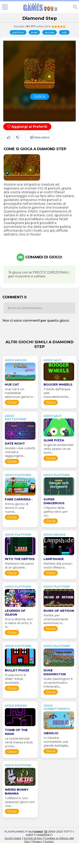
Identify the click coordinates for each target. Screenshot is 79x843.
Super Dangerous (54, 501)
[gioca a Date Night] (20, 440)
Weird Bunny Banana (16, 791)
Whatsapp (32, 155)
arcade (49, 32)
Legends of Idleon (15, 612)
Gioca (12, 402)
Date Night (15, 443)
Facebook (32, 138)
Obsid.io (51, 733)
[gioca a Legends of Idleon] (20, 607)
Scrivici (49, 841)
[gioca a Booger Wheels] (59, 380)
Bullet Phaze (17, 670)
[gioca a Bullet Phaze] (20, 666)
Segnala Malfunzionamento (35, 166)
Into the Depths (20, 559)
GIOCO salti (53, 360)
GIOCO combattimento (57, 707)
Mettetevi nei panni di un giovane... (19, 565)
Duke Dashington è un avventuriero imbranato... (58, 682)
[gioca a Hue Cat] (20, 380)
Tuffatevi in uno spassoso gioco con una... (20, 802)
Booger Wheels (58, 384)
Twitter (29, 146)
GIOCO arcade (16, 360)
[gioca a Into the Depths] (20, 555)
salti (64, 32)
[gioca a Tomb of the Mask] (20, 726)
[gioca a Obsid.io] (59, 729)
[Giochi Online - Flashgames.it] (40, 11)
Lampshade (54, 559)
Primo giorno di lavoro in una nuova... (16, 507)
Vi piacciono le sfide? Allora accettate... (15, 679)
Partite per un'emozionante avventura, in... (56, 619)
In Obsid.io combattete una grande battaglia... (56, 741)
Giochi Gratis (12, 838)
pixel (34, 32)
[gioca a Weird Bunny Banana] (20, 786)
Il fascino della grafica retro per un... (56, 511)
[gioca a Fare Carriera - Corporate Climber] (20, 495)
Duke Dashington (55, 672)
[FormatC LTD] (40, 831)
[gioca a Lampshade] (59, 555)
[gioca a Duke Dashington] (59, 666)
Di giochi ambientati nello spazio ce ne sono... (58, 448)
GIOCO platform (18, 474)
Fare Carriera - (19, 499)
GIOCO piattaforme (15, 417)
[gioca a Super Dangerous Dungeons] (59, 495)
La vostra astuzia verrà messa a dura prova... (19, 742)
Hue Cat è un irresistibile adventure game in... (20, 393)
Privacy (37, 841)
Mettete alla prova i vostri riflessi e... (58, 565)
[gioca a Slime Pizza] (59, 436)
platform (18, 32)
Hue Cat (12, 384)
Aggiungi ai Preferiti (29, 127)
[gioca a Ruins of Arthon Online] (59, 607)
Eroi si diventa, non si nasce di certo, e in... (19, 623)
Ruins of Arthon (59, 611)
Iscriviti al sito (33, 838)
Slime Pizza (54, 440)
